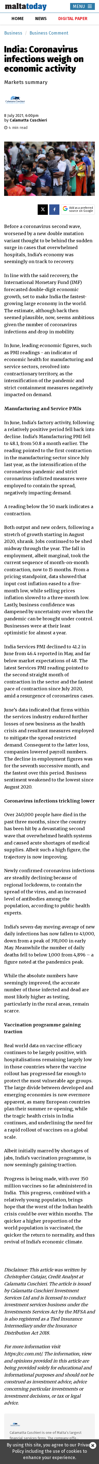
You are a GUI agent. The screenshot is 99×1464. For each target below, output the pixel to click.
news (41, 18)
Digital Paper (72, 18)
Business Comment (48, 33)
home (18, 18)
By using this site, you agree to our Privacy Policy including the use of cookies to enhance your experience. (49, 1451)
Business (13, 33)
